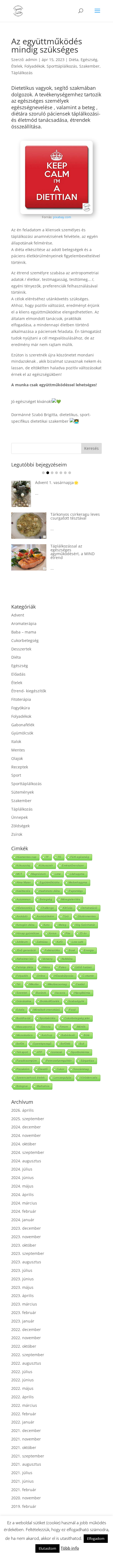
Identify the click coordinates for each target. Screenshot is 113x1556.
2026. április (22, 1110)
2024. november (26, 1135)
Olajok (17, 758)
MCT (19, 873)
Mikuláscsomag (57, 984)
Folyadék (22, 975)
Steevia (46, 1026)
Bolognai (22, 1086)
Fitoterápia (21, 699)
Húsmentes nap (26, 856)
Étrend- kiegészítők (28, 690)
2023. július (21, 1270)
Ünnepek (19, 817)
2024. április (22, 1194)
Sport (16, 775)
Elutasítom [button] (47, 1548)
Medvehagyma (78, 882)
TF (47, 856)
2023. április (22, 1295)
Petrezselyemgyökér (59, 1060)
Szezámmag (81, 1069)
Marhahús (43, 1086)
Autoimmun (23, 899)
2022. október (23, 1346)
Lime (58, 873)
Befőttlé (65, 1043)
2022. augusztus (26, 1363)
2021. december (26, 1430)
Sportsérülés (47, 1018)
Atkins (46, 967)
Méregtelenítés (70, 899)
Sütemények (22, 792)
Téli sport (22, 1052)
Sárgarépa (87, 1060)
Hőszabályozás (64, 975)
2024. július (21, 1169)
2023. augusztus (26, 1261)
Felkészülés (52, 950)
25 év (83, 933)
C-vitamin (88, 975)
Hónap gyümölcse (27, 933)
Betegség (46, 899)
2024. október (23, 1143)
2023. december (26, 1228)
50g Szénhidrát (85, 924)
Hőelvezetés (24, 907)
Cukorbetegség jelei (77, 1018)
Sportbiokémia (80, 1052)
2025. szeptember (27, 1118)
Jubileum (22, 941)
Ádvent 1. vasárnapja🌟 (56, 482)
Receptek (19, 767)
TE (59, 856)
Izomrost (56, 1052)
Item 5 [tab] (61, 472)
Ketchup (47, 1035)
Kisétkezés (23, 890)
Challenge (47, 907)
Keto (47, 924)
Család (80, 984)
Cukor (60, 1069)
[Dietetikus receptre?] (56, 212)
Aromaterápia (23, 623)
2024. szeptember (27, 1152)
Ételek (16, 66)
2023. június (22, 1278)
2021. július (21, 1472)
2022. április (22, 1396)
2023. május (22, 1287)
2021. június (22, 1481)
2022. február (23, 1413)
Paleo (62, 967)
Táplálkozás (22, 72)
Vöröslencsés (88, 1077)
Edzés (20, 1009)
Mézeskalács (24, 1035)
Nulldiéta (67, 958)
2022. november (26, 1337)
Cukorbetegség (25, 640)
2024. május (22, 1186)
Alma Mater (23, 882)
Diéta (73, 59)
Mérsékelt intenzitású (46, 1009)
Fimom (64, 1026)
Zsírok (16, 834)
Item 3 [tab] (52, 472)
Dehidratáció (89, 907)
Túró (66, 916)
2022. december (26, 1329)
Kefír (60, 941)
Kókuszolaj (23, 865)
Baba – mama (23, 632)
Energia (89, 950)
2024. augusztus (26, 1160)
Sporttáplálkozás (62, 66)
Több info (70, 1548)
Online (41, 975)
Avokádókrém (45, 916)
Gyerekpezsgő (42, 1043)
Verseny (48, 958)
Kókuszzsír (46, 865)
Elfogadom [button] (95, 1538)
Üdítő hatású (83, 967)
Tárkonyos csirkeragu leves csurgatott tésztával (75, 516)
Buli (82, 1043)
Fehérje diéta (24, 967)
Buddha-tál (23, 1018)
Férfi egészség (79, 856)
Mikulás (34, 984)
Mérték (81, 1026)
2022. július (21, 1371)
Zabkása (42, 941)
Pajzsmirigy (76, 890)
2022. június (22, 1379)
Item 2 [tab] (47, 472)
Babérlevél (68, 1035)
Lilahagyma (77, 873)
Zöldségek (20, 825)
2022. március (24, 1405)
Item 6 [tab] (65, 472)
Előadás (18, 674)
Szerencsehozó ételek (30, 1077)
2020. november (26, 1497)
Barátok (41, 992)
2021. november (26, 1439)
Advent (17, 615)
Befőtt (20, 1043)
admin (31, 59)
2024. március (24, 1203)
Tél (18, 984)
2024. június (22, 1177)
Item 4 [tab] (56, 472)
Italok (16, 741)
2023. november (26, 1236)
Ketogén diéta (25, 924)
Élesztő (43, 1069)
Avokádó (22, 916)
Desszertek (21, 649)
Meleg (62, 924)
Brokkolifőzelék (49, 1001)
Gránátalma (23, 1001)
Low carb (77, 941)
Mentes (18, 750)
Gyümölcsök (22, 733)
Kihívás (67, 907)
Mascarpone (24, 1026)
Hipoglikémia (82, 992)
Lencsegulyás (62, 1077)
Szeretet (21, 992)
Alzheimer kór (24, 958)
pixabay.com (62, 217)
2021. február (23, 1489)
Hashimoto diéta (49, 890)
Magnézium (38, 873)
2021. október (23, 1447)
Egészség (89, 59)
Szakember (89, 66)
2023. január (22, 1321)
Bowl (72, 950)
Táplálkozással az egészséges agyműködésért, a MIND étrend (72, 551)
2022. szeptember (27, 1354)
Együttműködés (50, 882)
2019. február (23, 1506)
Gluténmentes (87, 916)
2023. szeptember (27, 1253)
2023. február (23, 1312)
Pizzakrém (22, 1069)
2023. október (23, 1245)
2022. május (22, 1388)
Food (72, 1009)
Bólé (87, 1035)
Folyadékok (34, 66)
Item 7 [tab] (69, 472)
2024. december (26, 1126)
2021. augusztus (26, 1464)
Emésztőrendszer (73, 865)
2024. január (22, 1219)
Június (52, 933)
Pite (68, 933)
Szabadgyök (76, 1001)
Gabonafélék (22, 724)
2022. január (22, 1422)
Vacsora (60, 992)
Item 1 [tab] (43, 472)
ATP (39, 1052)
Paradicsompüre (26, 1060)
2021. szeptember (27, 1456)
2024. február (23, 1211)
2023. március (24, 1304)
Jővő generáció (26, 950)
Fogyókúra (20, 707)
